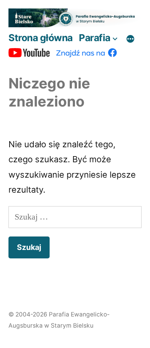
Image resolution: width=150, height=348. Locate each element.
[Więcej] (130, 39)
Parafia (94, 37)
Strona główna (40, 37)
